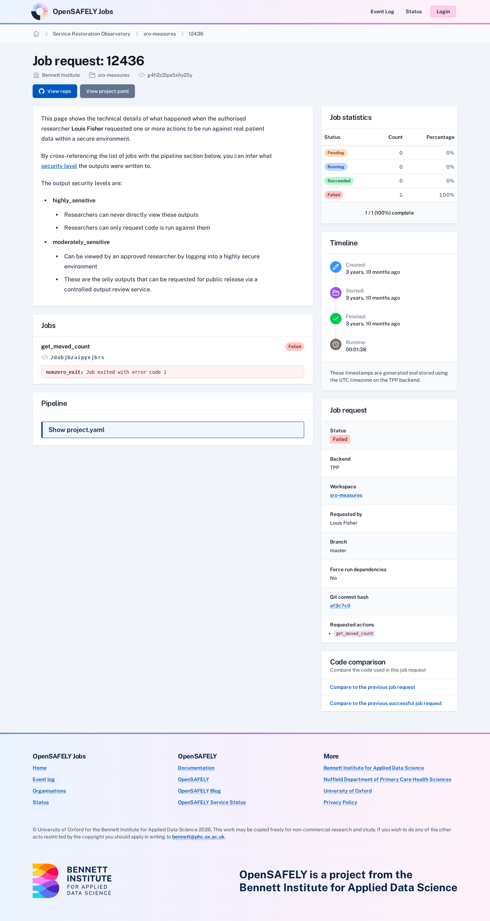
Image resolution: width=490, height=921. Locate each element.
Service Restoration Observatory (92, 34)
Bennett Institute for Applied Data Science (374, 768)
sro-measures (159, 34)
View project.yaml (107, 91)
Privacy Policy (340, 802)
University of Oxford (348, 791)
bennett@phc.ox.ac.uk (198, 837)
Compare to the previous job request (372, 687)
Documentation (196, 768)
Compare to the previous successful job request (386, 703)
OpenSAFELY (193, 779)
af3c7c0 (340, 605)
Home (40, 768)
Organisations (49, 791)
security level (59, 166)
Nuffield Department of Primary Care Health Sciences (387, 779)
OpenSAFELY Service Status (212, 802)
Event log (44, 779)
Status (414, 11)
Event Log (382, 11)
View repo (59, 91)
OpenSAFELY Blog (199, 791)
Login (443, 11)
